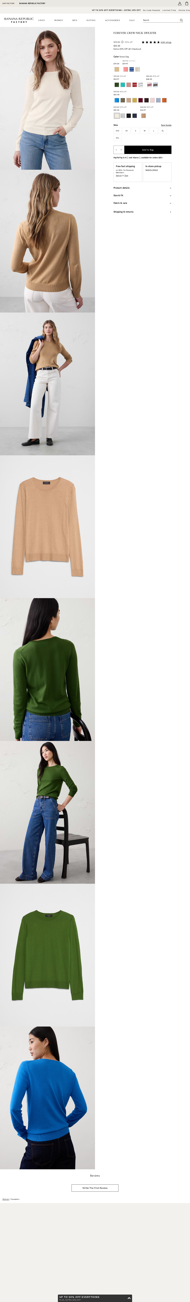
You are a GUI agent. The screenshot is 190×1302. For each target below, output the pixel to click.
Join (126, 175)
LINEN (41, 20)
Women (5, 1199)
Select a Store (151, 170)
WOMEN (58, 20)
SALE (132, 20)
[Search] (181, 20)
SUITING (91, 20)
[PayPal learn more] (127, 157)
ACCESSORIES (112, 20)
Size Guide (166, 125)
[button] (47, 598)
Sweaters (15, 1199)
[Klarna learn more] (139, 157)
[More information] (122, 42)
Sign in (119, 175)
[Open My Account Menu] (179, 3)
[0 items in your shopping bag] (186, 3)
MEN (74, 20)
